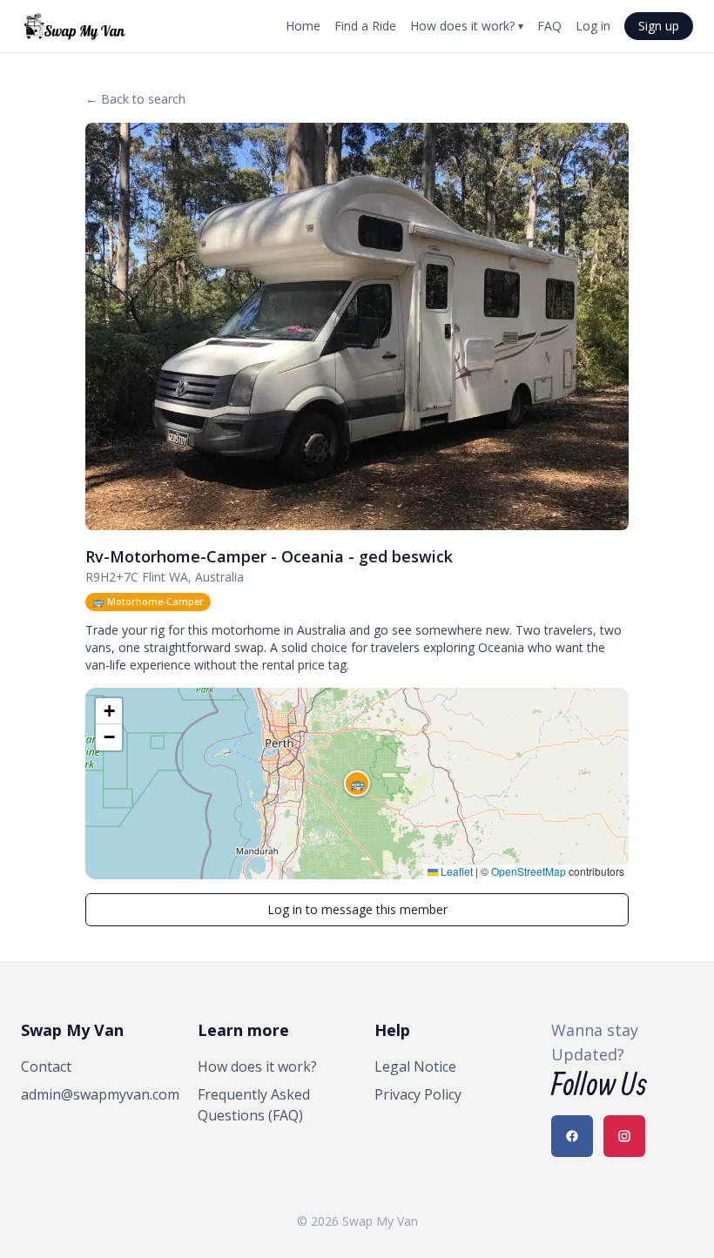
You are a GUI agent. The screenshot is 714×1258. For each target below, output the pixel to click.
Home (303, 25)
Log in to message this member (357, 909)
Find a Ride (365, 25)
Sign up (658, 25)
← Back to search (135, 99)
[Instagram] (624, 1136)
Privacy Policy (417, 1094)
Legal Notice (415, 1066)
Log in (593, 25)
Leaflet (455, 871)
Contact (46, 1066)
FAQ (549, 25)
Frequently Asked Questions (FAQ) (254, 1105)
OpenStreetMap (528, 871)
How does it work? (466, 25)
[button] (357, 783)
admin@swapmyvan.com (92, 1094)
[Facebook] (572, 1136)
